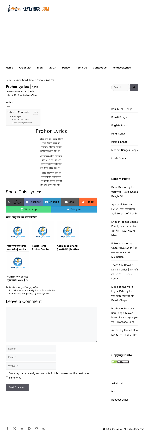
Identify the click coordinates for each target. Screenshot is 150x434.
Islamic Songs (119, 141)
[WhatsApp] (43, 429)
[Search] (134, 87)
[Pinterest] (29, 429)
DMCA (52, 67)
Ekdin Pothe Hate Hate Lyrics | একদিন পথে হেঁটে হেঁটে (32, 290)
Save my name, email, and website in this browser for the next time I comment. (49, 375)
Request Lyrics (121, 67)
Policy (66, 67)
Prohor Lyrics (16, 116)
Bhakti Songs (119, 117)
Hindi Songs (118, 133)
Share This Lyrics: (21, 119)
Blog (40, 67)
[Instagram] (22, 429)
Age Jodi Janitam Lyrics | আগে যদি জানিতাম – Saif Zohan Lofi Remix (124, 209)
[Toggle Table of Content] (34, 112)
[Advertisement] (75, 40)
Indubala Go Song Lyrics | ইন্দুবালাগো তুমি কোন (29, 293)
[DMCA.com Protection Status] (120, 362)
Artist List (25, 67)
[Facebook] (7, 429)
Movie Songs (118, 158)
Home (9, 67)
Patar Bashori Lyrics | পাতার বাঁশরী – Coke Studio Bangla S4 (124, 192)
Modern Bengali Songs (24, 80)
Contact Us (100, 67)
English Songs (119, 125)
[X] (14, 429)
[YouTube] (36, 429)
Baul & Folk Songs (121, 109)
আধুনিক (32, 91)
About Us (81, 67)
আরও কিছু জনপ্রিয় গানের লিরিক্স (23, 122)
